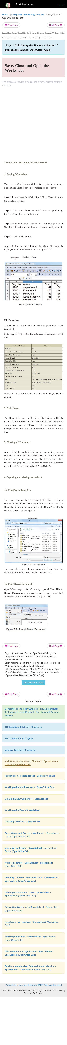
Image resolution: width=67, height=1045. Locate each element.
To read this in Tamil (33, 682)
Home (5, 14)
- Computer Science (30, 776)
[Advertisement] (33, 122)
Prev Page (12, 25)
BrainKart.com (25, 4)
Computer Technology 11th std (27, 14)
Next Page (54, 25)
